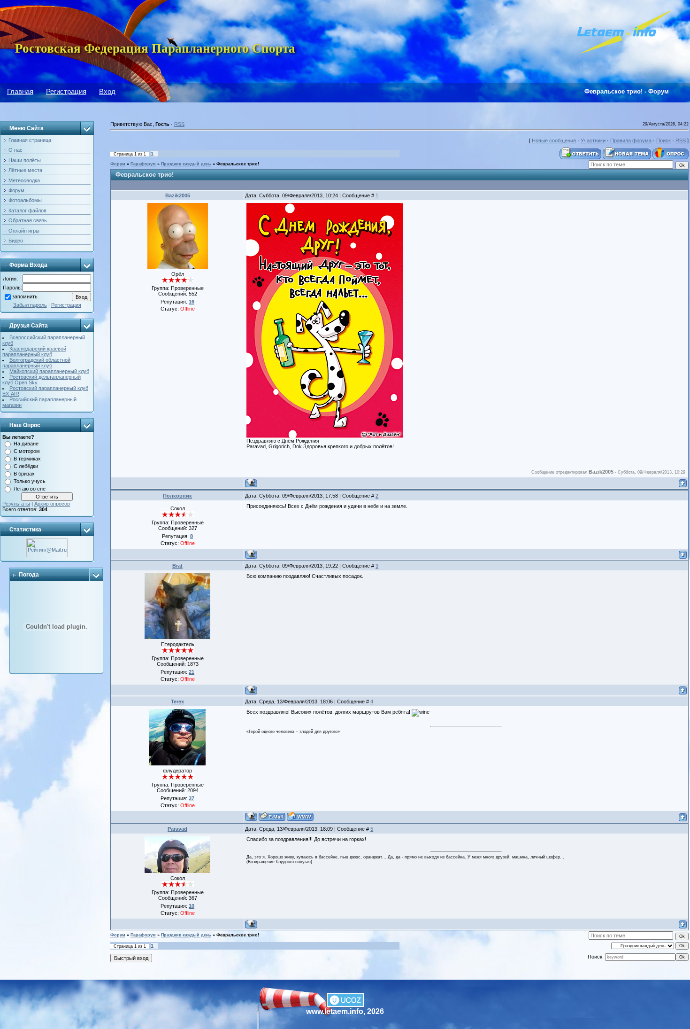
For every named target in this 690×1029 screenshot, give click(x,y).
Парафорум (143, 164)
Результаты (16, 504)
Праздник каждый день (186, 164)
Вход (107, 91)
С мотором (27, 451)
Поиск (663, 140)
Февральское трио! (237, 164)
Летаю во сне (30, 488)
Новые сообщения (554, 140)
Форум (117, 164)
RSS (179, 124)
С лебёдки (26, 466)
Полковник (177, 496)
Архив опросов (52, 504)
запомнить (25, 297)
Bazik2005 (177, 195)
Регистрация (66, 91)
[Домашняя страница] (300, 816)
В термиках (27, 458)
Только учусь (30, 481)
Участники (593, 140)
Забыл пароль (30, 305)
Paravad (177, 829)
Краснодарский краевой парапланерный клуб (34, 351)
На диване (26, 443)
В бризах (24, 473)
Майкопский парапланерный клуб (49, 371)
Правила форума (631, 140)
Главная (20, 91)
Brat (177, 566)
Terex (177, 701)
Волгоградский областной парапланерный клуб (36, 362)
